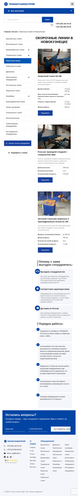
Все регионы (34, 467)
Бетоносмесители (12, 118)
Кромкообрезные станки (15, 50)
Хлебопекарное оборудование (12, 125)
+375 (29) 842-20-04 (63, 27)
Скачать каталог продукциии (18, 143)
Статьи (32, 454)
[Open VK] (11, 457)
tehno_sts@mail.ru (14, 453)
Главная (32, 447)
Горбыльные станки (13, 66)
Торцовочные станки (14, 55)
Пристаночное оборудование (11, 78)
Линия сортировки (13, 107)
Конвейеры (10, 96)
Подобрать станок (19, 153)
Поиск (47, 19)
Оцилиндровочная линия (15, 102)
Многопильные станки (14, 44)
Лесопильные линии (13, 85)
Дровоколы (10, 72)
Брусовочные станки (14, 39)
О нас (32, 451)
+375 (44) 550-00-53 (14, 449)
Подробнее (45, 113)
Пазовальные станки (14, 113)
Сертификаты (34, 457)
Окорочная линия (13, 61)
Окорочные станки (13, 91)
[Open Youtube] (8, 457)
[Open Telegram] (5, 457)
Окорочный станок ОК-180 (50, 76)
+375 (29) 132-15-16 (63, 24)
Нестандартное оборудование (12, 133)
